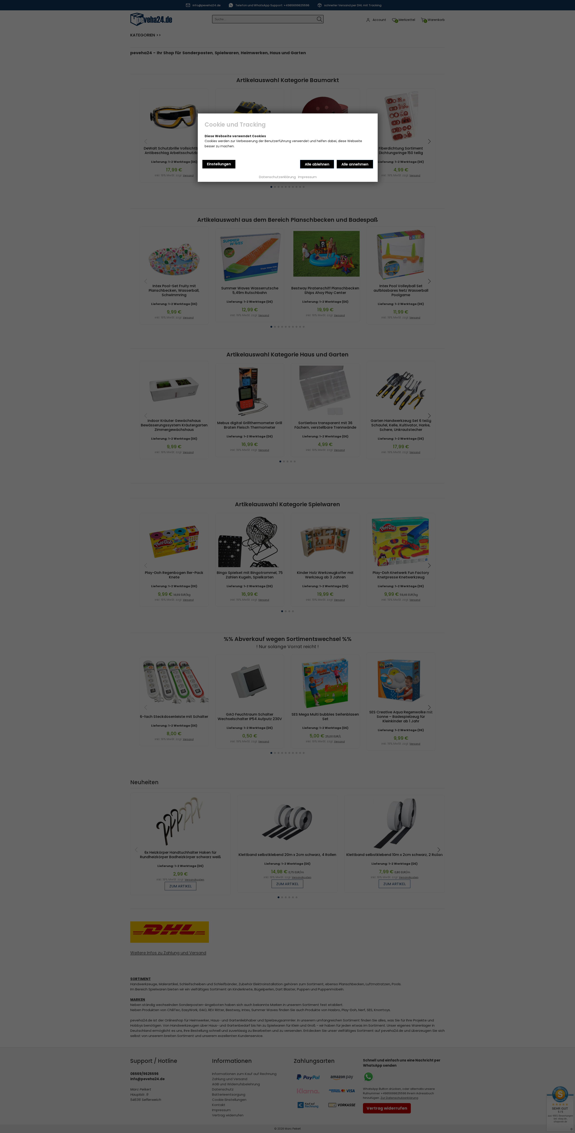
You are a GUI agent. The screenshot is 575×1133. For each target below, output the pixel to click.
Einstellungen (219, 164)
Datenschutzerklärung (277, 177)
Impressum (307, 177)
